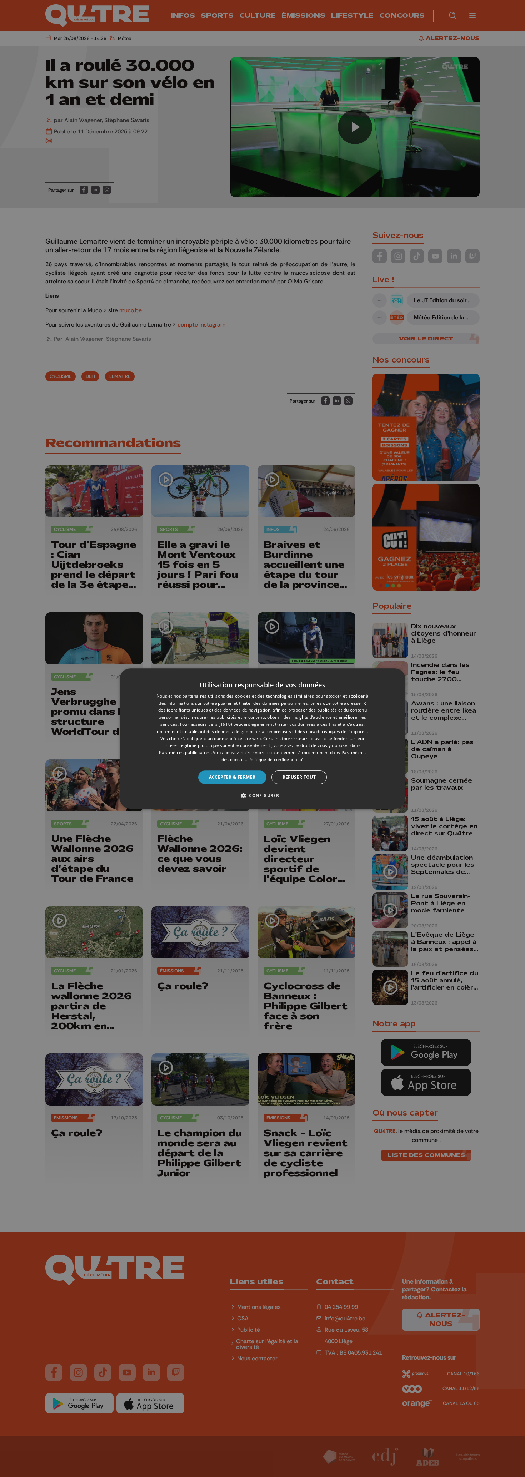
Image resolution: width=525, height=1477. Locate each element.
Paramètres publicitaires (184, 752)
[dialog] (262, 738)
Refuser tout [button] (299, 777)
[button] (262, 795)
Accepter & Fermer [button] (232, 777)
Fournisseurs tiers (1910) (206, 724)
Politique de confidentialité (276, 760)
